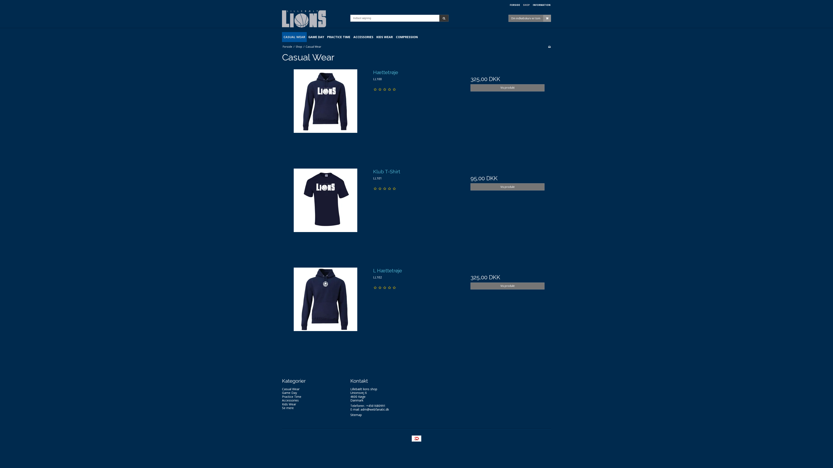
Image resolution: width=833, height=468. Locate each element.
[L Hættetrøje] (325, 311)
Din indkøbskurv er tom (525, 18)
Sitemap (356, 415)
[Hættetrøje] (325, 112)
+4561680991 (375, 406)
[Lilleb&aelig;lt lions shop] (314, 19)
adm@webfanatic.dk (375, 409)
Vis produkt (507, 87)
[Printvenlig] (549, 46)
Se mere (288, 408)
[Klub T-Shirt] (325, 212)
